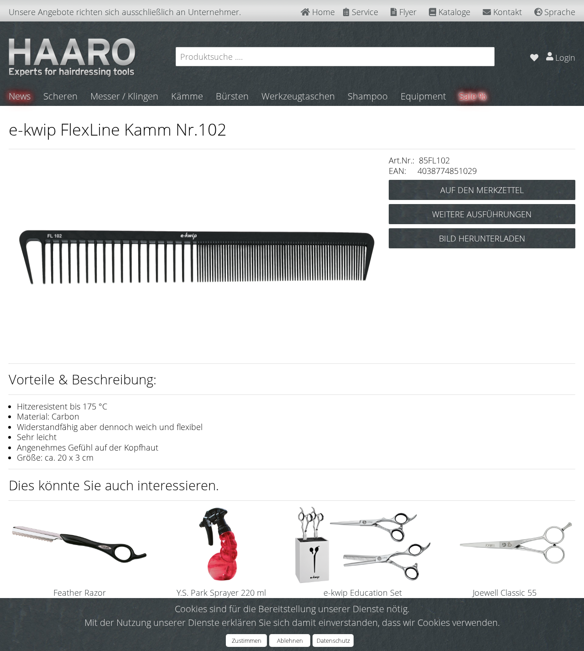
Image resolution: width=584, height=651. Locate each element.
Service (363, 11)
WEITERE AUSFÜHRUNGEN (482, 214)
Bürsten (232, 96)
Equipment (423, 96)
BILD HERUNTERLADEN (482, 238)
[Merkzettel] (534, 56)
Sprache (558, 11)
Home (322, 11)
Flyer (407, 11)
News (20, 96)
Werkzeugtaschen (298, 96)
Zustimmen (246, 640)
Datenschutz (333, 640)
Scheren (60, 96)
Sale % (472, 96)
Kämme (187, 96)
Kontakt (506, 11)
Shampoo (368, 96)
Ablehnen (290, 640)
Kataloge (453, 11)
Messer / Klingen (124, 96)
